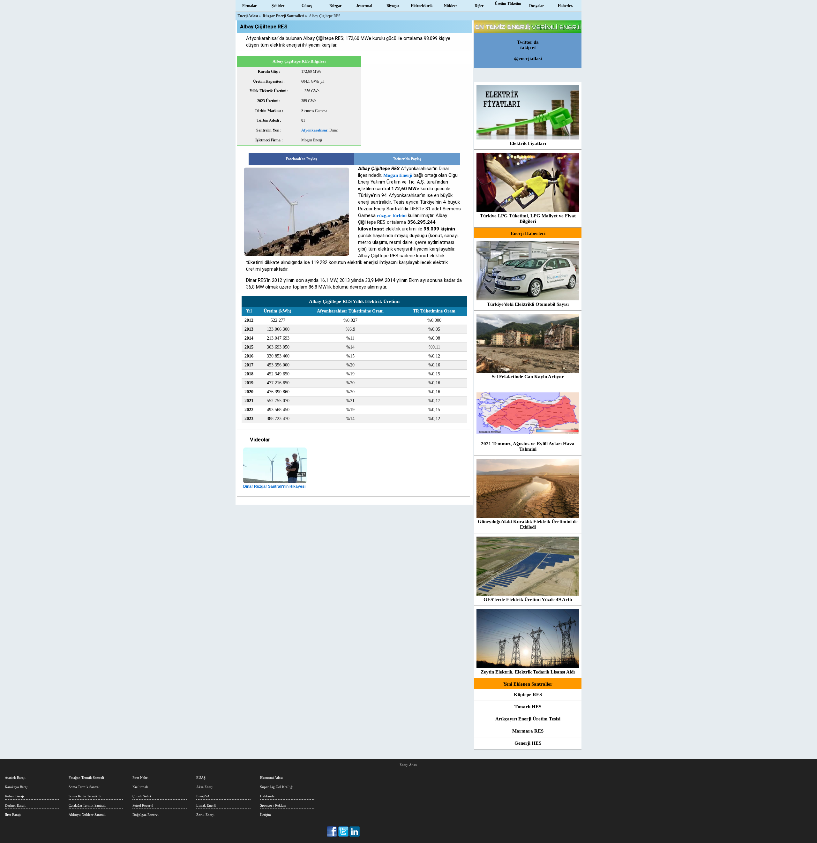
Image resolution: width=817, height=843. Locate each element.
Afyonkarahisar (314, 130)
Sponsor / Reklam (273, 805)
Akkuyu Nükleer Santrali (87, 815)
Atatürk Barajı (15, 777)
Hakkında (267, 796)
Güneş (307, 6)
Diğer (479, 6)
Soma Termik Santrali (85, 787)
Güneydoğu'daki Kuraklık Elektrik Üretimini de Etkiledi (528, 524)
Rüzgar (335, 6)
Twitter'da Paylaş (407, 159)
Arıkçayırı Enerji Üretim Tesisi (527, 718)
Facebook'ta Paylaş (301, 159)
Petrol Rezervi (142, 805)
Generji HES (527, 743)
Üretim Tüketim (508, 3)
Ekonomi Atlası (271, 777)
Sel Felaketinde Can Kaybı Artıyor (528, 376)
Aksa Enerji (205, 787)
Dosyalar (536, 6)
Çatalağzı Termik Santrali (87, 805)
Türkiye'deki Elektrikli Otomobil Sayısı (528, 304)
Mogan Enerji (397, 175)
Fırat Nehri (140, 777)
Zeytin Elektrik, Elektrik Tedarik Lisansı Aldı (528, 671)
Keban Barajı (14, 796)
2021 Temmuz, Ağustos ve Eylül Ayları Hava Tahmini (527, 446)
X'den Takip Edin (343, 831)
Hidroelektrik (422, 6)
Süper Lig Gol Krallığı (276, 787)
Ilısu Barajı (13, 815)
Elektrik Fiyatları (528, 143)
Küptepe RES (528, 694)
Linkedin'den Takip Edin (354, 831)
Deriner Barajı (15, 805)
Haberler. (565, 6)
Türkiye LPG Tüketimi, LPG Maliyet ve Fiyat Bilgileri (528, 218)
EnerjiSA (203, 796)
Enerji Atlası (408, 765)
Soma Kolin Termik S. (85, 796)
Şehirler (278, 6)
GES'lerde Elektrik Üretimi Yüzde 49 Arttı (527, 599)
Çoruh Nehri (141, 796)
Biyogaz (392, 6)
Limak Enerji (206, 805)
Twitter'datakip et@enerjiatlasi (528, 50)
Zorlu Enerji (205, 815)
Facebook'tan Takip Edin (332, 831)
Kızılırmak (140, 787)
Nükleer (450, 6)
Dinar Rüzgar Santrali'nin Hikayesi (274, 486)
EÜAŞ (201, 777)
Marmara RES (527, 731)
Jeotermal (364, 6)
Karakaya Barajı (16, 787)
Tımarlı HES (527, 706)
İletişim (265, 815)
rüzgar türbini (392, 215)
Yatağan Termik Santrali (86, 777)
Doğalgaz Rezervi (145, 815)
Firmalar (249, 6)
